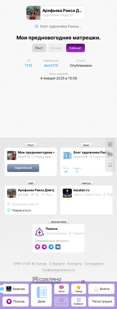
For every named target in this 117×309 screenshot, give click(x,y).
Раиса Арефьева (47, 156)
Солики (56, 48)
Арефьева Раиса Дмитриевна (41, 190)
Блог (86, 145)
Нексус (86, 183)
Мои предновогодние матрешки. (44, 152)
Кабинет (75, 48)
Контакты (74, 264)
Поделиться (101, 156)
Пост (39, 48)
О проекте (57, 264)
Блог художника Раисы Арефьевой (61, 26)
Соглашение (94, 264)
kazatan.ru (81, 190)
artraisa (23, 194)
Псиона (51, 229)
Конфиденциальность (58, 270)
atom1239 (80, 156)
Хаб (30, 183)
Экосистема (58, 221)
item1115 (24, 156)
